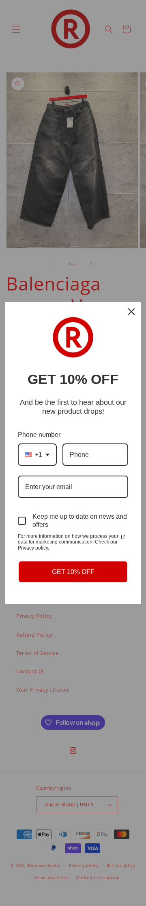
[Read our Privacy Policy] (123, 537)
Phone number (39, 434)
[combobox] (37, 454)
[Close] (131, 311)
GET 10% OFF (73, 571)
